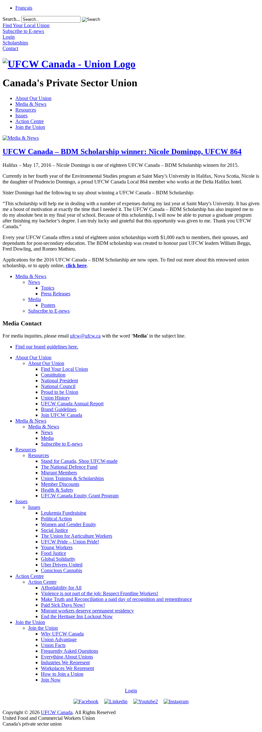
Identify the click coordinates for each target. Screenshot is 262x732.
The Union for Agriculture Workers (76, 536)
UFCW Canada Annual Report (72, 403)
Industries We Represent (65, 662)
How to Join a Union (62, 674)
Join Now (51, 679)
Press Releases (55, 293)
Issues (21, 115)
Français (23, 8)
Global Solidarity (58, 559)
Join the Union (30, 127)
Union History (55, 398)
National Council (58, 386)
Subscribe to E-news (49, 311)
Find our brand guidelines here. (46, 346)
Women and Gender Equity (68, 524)
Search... (11, 19)
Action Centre (29, 121)
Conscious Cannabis (61, 570)
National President (59, 380)
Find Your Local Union (64, 369)
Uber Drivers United (61, 564)
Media (34, 299)
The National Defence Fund (69, 467)
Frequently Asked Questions (69, 651)
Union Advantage (59, 639)
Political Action (56, 518)
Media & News (30, 104)
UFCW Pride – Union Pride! (70, 541)
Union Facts (53, 645)
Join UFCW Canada (61, 415)
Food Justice (53, 553)
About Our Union (33, 98)
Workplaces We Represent (67, 668)
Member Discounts (60, 484)
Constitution (53, 375)
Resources (25, 110)
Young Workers (57, 547)
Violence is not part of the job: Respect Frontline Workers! (99, 593)
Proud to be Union (59, 392)
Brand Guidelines (58, 409)
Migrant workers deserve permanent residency (87, 610)
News (34, 282)
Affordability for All (61, 587)
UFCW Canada (57, 712)
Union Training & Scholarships (72, 478)
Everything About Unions (67, 656)
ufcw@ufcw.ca (85, 336)
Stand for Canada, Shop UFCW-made (79, 461)
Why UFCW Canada (62, 633)
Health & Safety (57, 490)
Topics (47, 288)
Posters (48, 305)
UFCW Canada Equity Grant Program (80, 495)
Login (131, 690)
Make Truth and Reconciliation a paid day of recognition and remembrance (116, 599)
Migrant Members (59, 472)
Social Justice (54, 530)
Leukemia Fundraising (63, 513)
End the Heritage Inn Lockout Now (77, 616)
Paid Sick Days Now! (63, 605)
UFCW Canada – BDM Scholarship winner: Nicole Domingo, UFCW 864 (122, 151)
